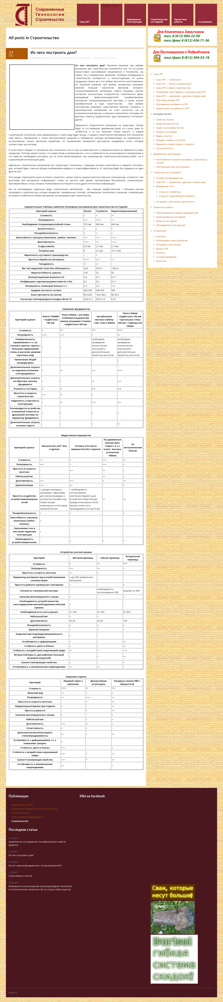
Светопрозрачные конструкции (172, 166)
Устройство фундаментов (169, 178)
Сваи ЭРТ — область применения (173, 83)
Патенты (160, 252)
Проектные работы (163, 207)
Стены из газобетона (170, 191)
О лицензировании (166, 256)
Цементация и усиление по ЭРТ (172, 108)
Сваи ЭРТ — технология (168, 79)
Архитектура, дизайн (50, 57)
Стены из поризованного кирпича (177, 196)
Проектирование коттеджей (170, 216)
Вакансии (161, 261)
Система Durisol (164, 148)
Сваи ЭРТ (158, 74)
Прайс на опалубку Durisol (170, 127)
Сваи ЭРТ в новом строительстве (173, 87)
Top (215, 994)
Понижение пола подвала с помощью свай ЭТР (181, 92)
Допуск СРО (162, 248)
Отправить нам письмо (168, 244)
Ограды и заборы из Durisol (170, 140)
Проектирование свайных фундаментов (177, 212)
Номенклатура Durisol (167, 123)
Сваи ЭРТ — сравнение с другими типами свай (180, 96)
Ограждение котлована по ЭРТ (172, 104)
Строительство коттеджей (167, 172)
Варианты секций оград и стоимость (175, 144)
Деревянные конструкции (167, 153)
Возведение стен (165, 186)
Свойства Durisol (165, 119)
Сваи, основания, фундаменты (27, 817)
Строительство (84, 57)
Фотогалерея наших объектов (171, 240)
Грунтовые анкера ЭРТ (168, 100)
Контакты (161, 236)
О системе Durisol (68, 57)
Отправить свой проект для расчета (175, 201)
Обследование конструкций (170, 225)
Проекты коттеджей (166, 131)
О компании (159, 230)
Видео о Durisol (164, 136)
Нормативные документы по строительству (34, 808)
